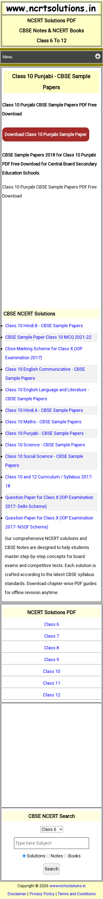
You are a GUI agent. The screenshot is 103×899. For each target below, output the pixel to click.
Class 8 (51, 647)
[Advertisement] (51, 254)
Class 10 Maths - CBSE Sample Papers (43, 421)
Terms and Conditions (77, 893)
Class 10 (51, 671)
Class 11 (51, 683)
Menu (7, 57)
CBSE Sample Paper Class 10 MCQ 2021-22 (48, 337)
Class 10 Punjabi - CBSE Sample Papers (44, 433)
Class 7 (51, 636)
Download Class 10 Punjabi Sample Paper (46, 134)
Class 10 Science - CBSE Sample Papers (45, 444)
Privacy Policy (42, 893)
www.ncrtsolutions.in (68, 885)
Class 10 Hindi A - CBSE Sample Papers (44, 410)
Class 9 (51, 659)
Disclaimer (17, 893)
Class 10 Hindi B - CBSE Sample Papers (44, 325)
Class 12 (51, 694)
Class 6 (51, 624)
